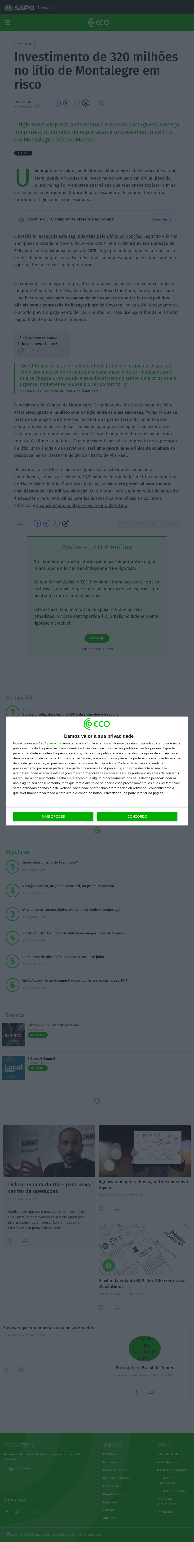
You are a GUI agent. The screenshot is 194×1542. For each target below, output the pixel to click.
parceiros (54, 743)
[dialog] (97, 771)
